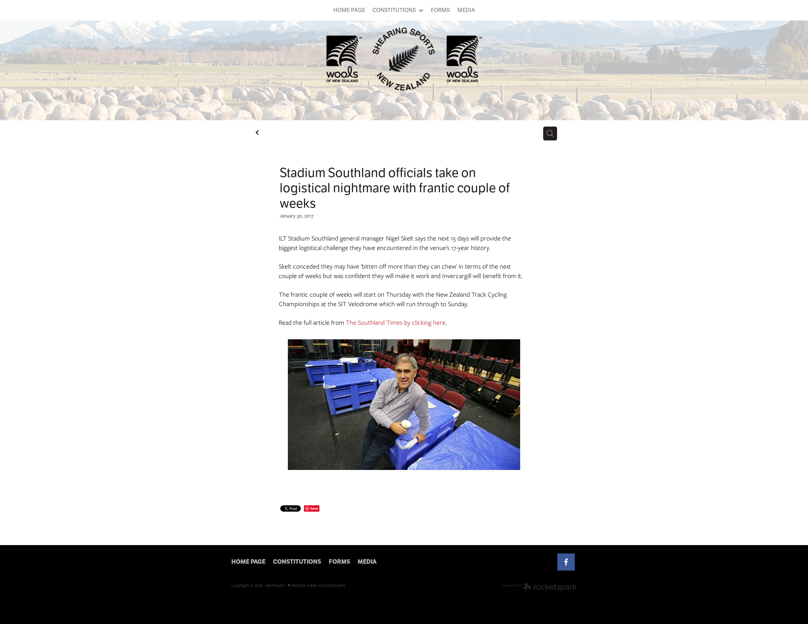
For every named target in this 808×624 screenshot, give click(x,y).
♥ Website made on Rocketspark (316, 585)
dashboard (275, 585)
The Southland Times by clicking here (395, 322)
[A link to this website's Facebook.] (566, 562)
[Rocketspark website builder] (539, 588)
